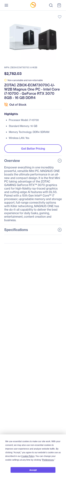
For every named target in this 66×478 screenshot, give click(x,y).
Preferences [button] (48, 460)
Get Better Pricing (33, 148)
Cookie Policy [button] (27, 456)
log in (43, 13)
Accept (33, 470)
